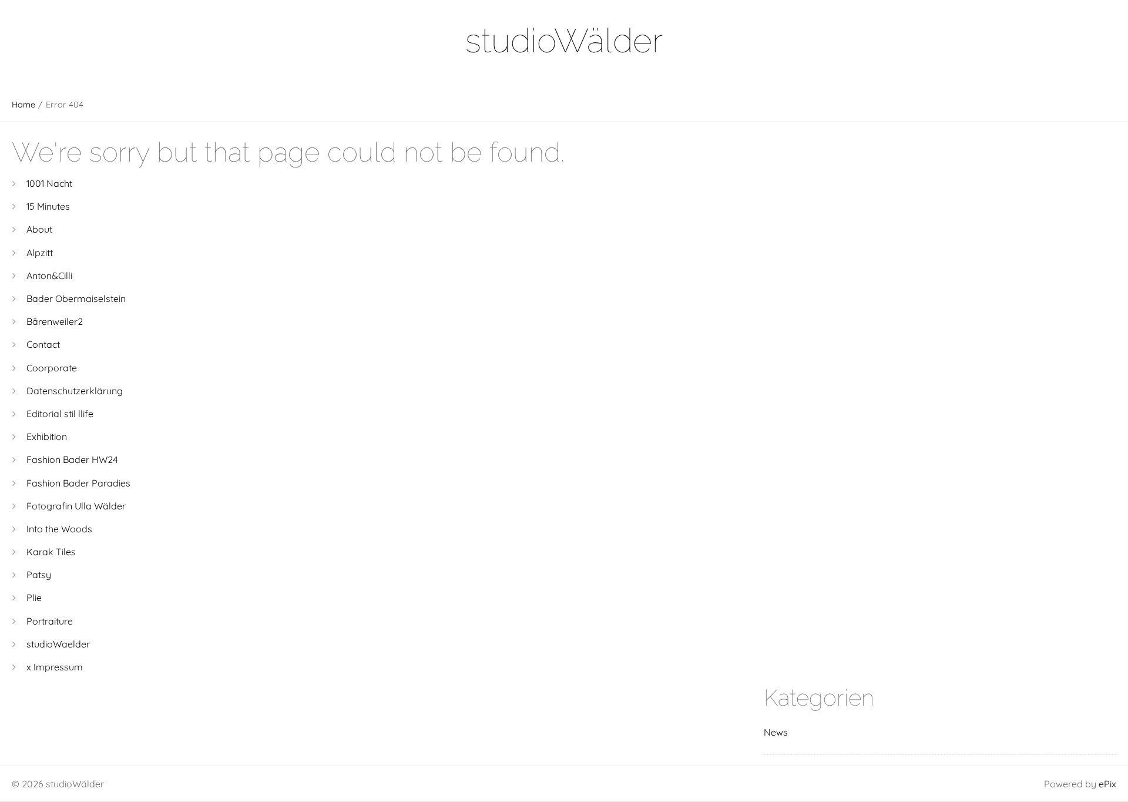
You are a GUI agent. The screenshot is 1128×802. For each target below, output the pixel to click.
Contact (43, 344)
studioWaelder (58, 644)
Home (23, 104)
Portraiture (49, 621)
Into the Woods (59, 529)
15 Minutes (48, 206)
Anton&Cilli (49, 275)
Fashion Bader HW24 (72, 459)
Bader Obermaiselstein (76, 298)
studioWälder (564, 40)
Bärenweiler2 (54, 321)
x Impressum (54, 667)
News (776, 732)
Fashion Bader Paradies (78, 483)
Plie (34, 597)
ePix (1107, 784)
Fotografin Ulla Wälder (76, 506)
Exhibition (46, 436)
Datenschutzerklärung (74, 391)
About (39, 229)
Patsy (38, 574)
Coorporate (51, 368)
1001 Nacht (49, 183)
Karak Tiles (51, 552)
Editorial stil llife (59, 414)
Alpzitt (39, 253)
